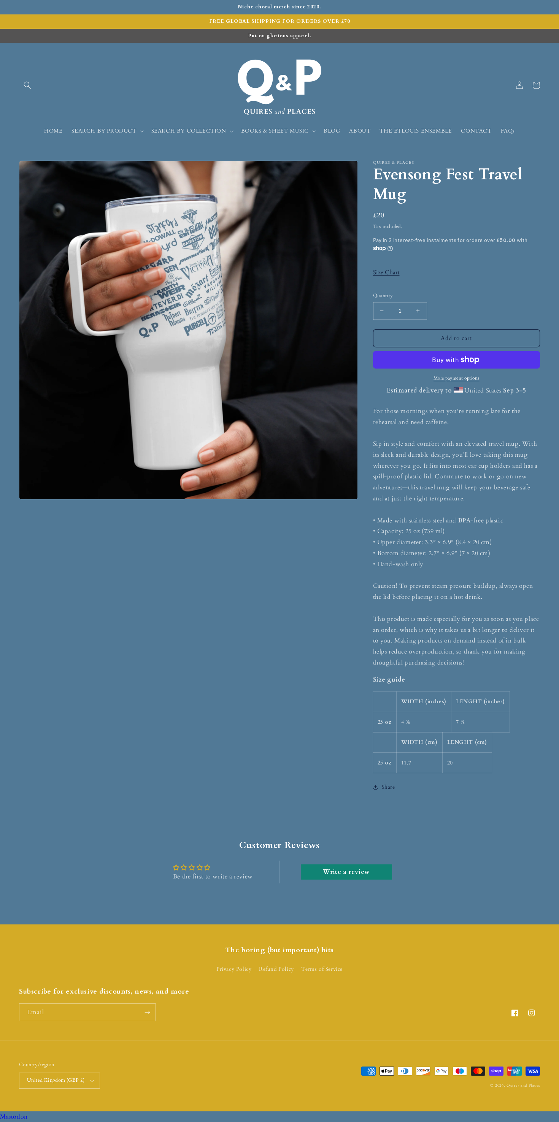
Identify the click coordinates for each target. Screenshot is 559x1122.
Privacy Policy (233, 969)
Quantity (383, 295)
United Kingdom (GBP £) (56, 1080)
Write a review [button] (346, 872)
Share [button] (388, 787)
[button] (27, 85)
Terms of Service (322, 969)
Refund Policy (276, 969)
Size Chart (386, 272)
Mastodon (14, 1117)
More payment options (457, 378)
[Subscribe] (147, 1012)
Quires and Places (523, 1085)
